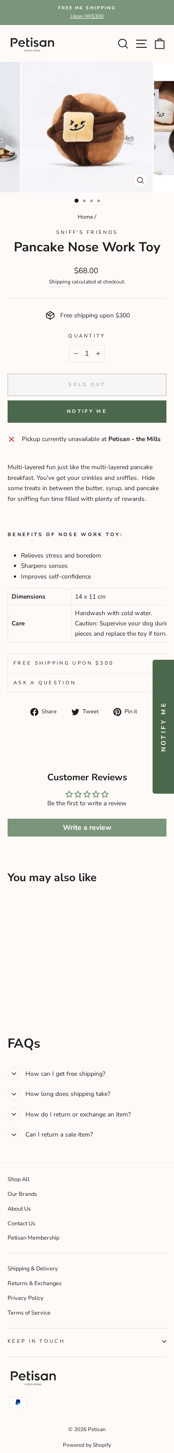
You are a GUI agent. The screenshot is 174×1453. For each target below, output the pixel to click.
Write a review (87, 828)
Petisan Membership (33, 1238)
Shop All (18, 1179)
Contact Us (21, 1224)
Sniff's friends (87, 232)
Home (85, 217)
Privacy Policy (26, 1298)
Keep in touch (36, 1341)
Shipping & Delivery (33, 1269)
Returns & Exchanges (35, 1283)
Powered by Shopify (87, 1445)
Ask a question (44, 682)
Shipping (59, 281)
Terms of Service (29, 1313)
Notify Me (87, 411)
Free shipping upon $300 (63, 663)
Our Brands (22, 1194)
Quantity (87, 336)
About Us (19, 1209)
